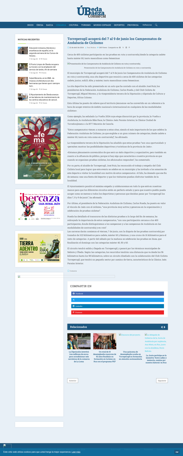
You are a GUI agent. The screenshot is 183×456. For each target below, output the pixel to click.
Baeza (49, 25)
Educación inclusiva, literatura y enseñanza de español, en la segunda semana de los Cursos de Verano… (43, 52)
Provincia (133, 25)
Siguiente (162, 380)
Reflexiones (147, 25)
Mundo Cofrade (102, 25)
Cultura (73, 25)
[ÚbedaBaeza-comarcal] (91, 11)
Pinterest (78, 312)
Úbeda (39, 25)
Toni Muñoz (91, 47)
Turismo (86, 25)
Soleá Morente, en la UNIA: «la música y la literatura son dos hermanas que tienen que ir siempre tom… (44, 82)
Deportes (119, 25)
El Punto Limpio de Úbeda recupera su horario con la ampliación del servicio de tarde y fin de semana (44, 67)
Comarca (61, 25)
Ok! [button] (177, 452)
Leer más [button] (76, 452)
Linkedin (78, 306)
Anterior (72, 380)
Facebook (79, 293)
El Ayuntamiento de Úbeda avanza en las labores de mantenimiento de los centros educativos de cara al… (44, 97)
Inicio (30, 25)
